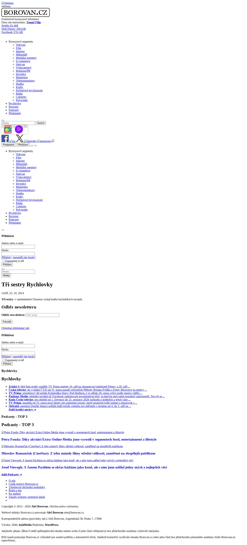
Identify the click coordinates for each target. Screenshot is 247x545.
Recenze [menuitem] (13, 106)
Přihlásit (6, 257)
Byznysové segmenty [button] (21, 41)
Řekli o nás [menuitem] (15, 490)
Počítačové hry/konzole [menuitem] (29, 90)
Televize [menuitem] (20, 44)
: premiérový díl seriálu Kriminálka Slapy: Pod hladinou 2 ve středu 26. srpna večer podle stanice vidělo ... (75, 393)
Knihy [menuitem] (19, 87)
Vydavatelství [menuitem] (23, 67)
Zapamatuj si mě (14, 260)
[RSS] (12, 141)
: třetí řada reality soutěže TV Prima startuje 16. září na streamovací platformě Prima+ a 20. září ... (69, 386)
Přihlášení (23, 144)
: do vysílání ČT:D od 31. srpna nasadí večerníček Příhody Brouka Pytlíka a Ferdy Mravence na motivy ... (78, 389)
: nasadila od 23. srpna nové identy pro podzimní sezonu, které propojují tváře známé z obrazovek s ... (73, 402)
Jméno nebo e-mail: (12, 243)
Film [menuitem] (18, 48)
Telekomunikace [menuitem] (25, 80)
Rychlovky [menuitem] (15, 103)
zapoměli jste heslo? (24, 257)
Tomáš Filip (33, 22)
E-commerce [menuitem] (23, 61)
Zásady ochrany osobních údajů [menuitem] (27, 496)
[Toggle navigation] (35, 145)
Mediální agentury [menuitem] (26, 57)
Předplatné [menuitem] (15, 113)
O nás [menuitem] (12, 480)
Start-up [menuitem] (20, 64)
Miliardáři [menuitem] (21, 54)
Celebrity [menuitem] (21, 96)
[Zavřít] (2, 229)
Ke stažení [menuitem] (15, 493)
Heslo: (5, 250)
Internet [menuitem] (20, 51)
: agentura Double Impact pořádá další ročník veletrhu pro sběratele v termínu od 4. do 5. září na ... (70, 406)
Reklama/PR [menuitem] (23, 70)
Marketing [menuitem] (22, 77)
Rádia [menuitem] (19, 93)
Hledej (6, 275)
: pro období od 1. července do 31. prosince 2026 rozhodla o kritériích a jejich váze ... (70, 399)
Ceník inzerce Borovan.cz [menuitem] (23, 483)
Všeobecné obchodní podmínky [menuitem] (27, 487)
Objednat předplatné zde (15, 328)
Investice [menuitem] (21, 74)
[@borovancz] (20, 141)
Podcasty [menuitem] (14, 109)
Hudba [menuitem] (20, 83)
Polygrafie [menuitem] (22, 100)
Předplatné (8, 144)
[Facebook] (5, 141)
